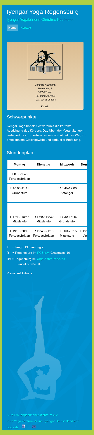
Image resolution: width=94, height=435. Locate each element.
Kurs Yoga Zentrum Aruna (25, 421)
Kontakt (26, 27)
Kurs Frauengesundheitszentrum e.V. (32, 415)
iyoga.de (13, 427)
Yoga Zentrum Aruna (51, 259)
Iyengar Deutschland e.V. (61, 421)
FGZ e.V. (43, 252)
